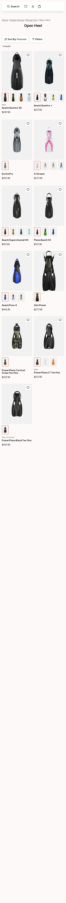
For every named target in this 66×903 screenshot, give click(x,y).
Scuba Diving (17, 20)
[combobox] (15, 39)
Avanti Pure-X (9, 305)
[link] (26, 6)
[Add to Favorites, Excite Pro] (28, 123)
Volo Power (40, 305)
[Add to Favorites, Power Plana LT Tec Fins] (60, 320)
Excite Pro (7, 173)
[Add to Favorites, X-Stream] (60, 123)
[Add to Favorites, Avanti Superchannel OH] (28, 189)
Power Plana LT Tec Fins (47, 372)
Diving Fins (31, 20)
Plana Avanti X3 (42, 240)
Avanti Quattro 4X (12, 108)
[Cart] (39, 6)
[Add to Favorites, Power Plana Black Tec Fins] (28, 387)
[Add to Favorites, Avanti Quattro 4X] (28, 55)
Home (5, 20)
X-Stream (39, 173)
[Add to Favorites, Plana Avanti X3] (60, 189)
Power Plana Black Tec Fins (17, 440)
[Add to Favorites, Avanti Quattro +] (60, 55)
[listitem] (5, 97)
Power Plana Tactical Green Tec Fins (13, 371)
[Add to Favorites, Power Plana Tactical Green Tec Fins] (28, 320)
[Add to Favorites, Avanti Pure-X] (28, 255)
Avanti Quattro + (43, 105)
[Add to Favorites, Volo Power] (60, 255)
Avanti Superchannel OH (15, 240)
